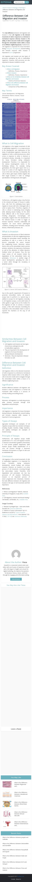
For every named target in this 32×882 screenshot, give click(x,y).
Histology (21, 7)
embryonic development (13, 48)
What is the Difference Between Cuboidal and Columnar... (20, 794)
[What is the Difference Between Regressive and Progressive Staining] (8, 784)
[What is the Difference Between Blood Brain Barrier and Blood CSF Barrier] (8, 804)
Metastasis (13, 258)
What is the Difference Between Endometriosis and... (21, 823)
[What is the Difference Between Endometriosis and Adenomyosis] (8, 824)
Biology (15, 7)
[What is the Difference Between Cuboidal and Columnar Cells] (8, 794)
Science (9, 7)
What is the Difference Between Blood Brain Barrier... (20, 804)
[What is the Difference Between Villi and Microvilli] (8, 814)
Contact (13, 879)
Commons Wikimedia (16, 508)
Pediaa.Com (20, 876)
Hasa (18, 21)
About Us (18, 879)
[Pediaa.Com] (6, 2)
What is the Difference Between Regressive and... (20, 784)
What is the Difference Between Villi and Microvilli (20, 813)
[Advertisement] (17, 27)
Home (4, 7)
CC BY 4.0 (9, 516)
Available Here (24, 499)
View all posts (16, 579)
